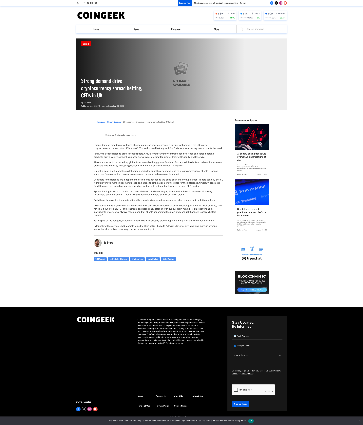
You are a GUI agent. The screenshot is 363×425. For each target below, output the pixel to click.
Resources (176, 29)
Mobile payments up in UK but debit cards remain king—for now (220, 3)
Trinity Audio (120, 135)
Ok (251, 420)
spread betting (153, 258)
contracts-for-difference (118, 258)
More (216, 29)
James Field (243, 174)
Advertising (197, 396)
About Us (178, 396)
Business (86, 43)
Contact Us (161, 396)
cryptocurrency (137, 258)
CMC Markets (100, 258)
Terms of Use (144, 406)
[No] (359, 420)
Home (96, 29)
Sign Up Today (240, 404)
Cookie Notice (180, 406)
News (136, 29)
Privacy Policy (162, 406)
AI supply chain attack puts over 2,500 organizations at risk (251, 156)
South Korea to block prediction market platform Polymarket (251, 212)
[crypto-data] (225, 15)
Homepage (101, 122)
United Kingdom (168, 258)
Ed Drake (87, 103)
